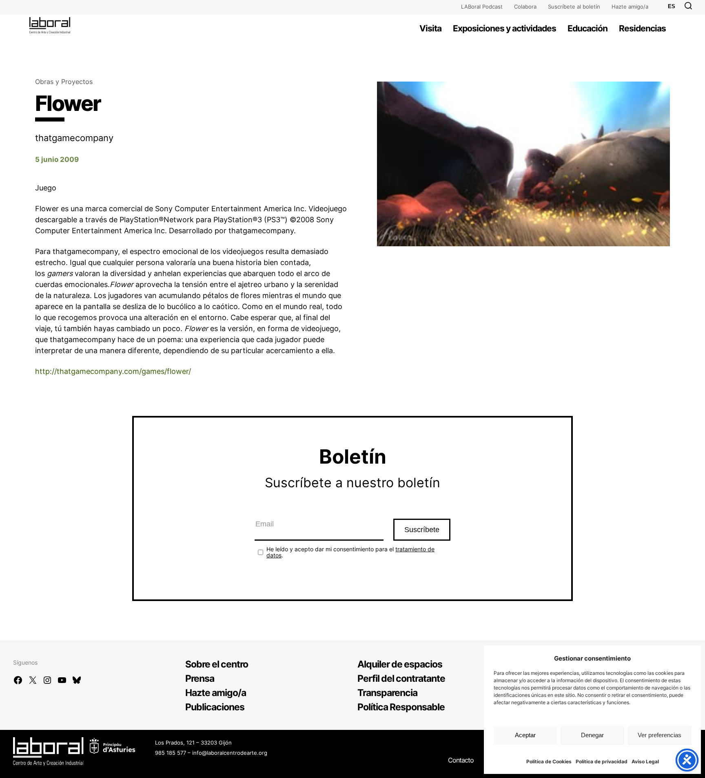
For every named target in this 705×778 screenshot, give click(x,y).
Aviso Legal (645, 761)
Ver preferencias (659, 735)
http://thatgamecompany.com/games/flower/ (113, 371)
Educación (587, 28)
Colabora (525, 6)
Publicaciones (214, 707)
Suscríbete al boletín (574, 6)
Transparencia (387, 692)
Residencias (642, 28)
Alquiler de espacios (399, 664)
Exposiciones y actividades (504, 28)
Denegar (592, 735)
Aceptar (525, 735)
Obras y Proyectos (64, 81)
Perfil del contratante (401, 678)
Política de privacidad (601, 761)
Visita (430, 28)
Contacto (461, 760)
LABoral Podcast (482, 6)
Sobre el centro (216, 664)
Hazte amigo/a (630, 6)
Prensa (199, 678)
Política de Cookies (549, 761)
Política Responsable (401, 707)
